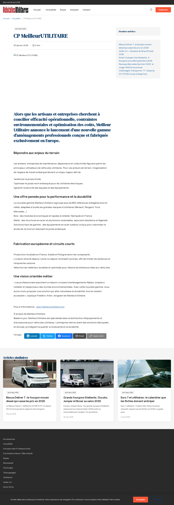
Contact (86, 10)
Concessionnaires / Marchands (18, 453)
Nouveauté (8, 463)
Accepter (140, 499)
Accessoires (9, 439)
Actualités (51, 10)
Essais (63, 10)
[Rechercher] (151, 9)
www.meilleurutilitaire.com (50, 306)
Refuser (156, 499)
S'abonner (163, 10)
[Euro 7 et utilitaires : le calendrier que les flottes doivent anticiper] (144, 374)
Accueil (37, 10)
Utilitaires (7, 477)
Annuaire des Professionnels (16, 448)
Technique (8, 467)
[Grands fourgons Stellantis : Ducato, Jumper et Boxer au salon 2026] (87, 374)
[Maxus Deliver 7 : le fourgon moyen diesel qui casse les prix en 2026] (29, 374)
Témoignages (9, 472)
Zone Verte (8, 487)
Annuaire (74, 10)
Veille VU (7, 482)
